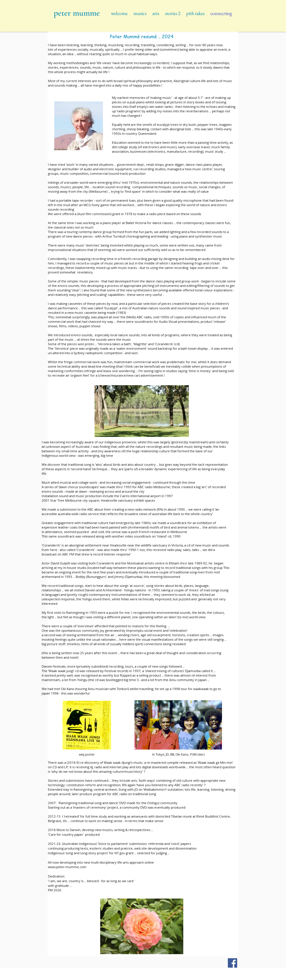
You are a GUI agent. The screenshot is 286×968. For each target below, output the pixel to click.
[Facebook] (232, 963)
